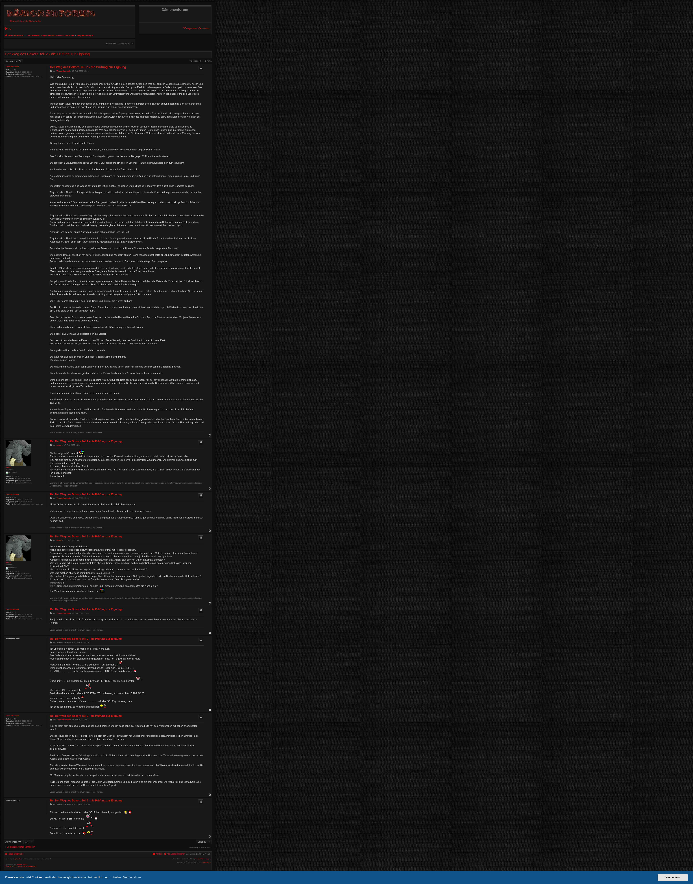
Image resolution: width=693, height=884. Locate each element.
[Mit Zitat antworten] (200, 68)
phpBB (18, 859)
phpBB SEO (22, 865)
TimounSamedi (12, 67)
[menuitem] (204, 28)
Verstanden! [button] (672, 877)
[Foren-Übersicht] (50, 11)
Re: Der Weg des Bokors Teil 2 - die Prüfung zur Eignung (86, 441)
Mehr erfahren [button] (132, 877)
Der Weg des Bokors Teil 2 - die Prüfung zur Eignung (47, 54)
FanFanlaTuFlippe (203, 859)
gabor (8, 467)
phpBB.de (206, 862)
